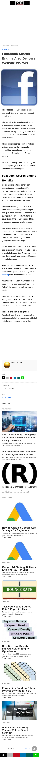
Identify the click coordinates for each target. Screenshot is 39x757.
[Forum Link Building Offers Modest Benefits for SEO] (19, 671)
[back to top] (34, 748)
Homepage (5, 45)
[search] (36, 3)
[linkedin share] (15, 378)
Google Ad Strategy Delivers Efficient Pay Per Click (19, 568)
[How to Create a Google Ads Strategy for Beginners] (19, 511)
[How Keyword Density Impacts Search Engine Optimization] (19, 629)
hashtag (5, 275)
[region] (19, 24)
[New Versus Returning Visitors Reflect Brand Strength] (19, 710)
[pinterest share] (11, 378)
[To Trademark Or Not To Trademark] (19, 473)
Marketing (14, 45)
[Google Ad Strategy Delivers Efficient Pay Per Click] (19, 550)
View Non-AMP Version (25, 748)
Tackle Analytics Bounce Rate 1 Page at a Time (16, 608)
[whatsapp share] (18, 378)
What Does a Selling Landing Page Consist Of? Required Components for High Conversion (19, 437)
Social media (6, 397)
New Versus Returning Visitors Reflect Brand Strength (15, 730)
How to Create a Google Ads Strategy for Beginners (19, 529)
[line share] (22, 377)
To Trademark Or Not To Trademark (19, 487)
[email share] (7, 378)
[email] (10, 755)
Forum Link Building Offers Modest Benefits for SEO (18, 689)
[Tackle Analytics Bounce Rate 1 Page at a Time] (19, 590)
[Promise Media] (20, 3)
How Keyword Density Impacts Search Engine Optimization (16, 649)
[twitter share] (3, 377)
